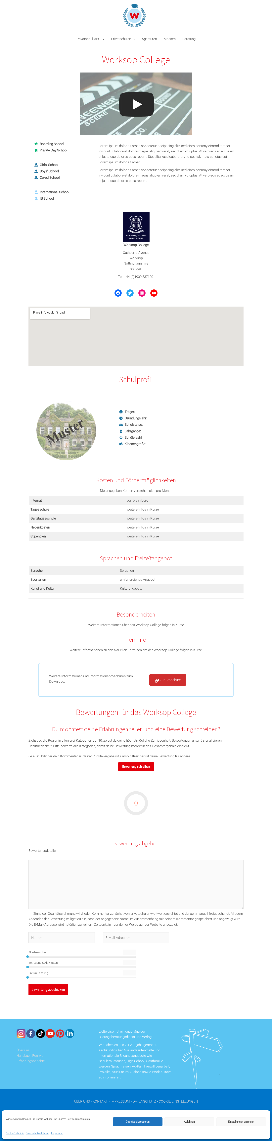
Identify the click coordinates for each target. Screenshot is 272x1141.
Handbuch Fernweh (31, 1056)
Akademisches (37, 952)
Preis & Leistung (38, 973)
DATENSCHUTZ (144, 1101)
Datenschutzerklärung (37, 1133)
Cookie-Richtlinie (15, 1133)
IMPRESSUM (120, 1101)
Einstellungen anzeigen (241, 1121)
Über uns (23, 1050)
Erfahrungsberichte (31, 1061)
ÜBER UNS (82, 1101)
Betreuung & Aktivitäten (43, 962)
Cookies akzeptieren (138, 1121)
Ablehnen (189, 1121)
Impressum (57, 1133)
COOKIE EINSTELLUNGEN (178, 1101)
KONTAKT (100, 1101)
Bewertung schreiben (136, 767)
